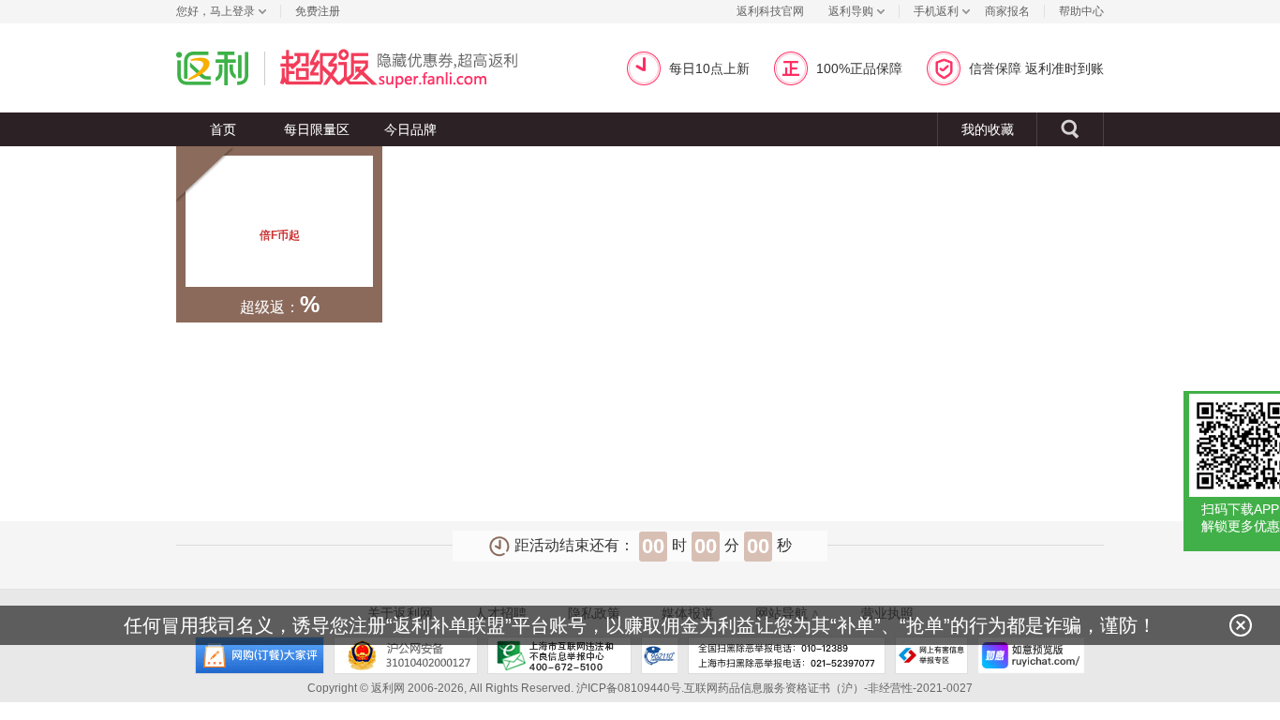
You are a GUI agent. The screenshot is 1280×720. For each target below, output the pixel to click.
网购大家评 (259, 655)
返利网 (212, 67)
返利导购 (850, 11)
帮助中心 (1081, 11)
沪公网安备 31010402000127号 (406, 655)
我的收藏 (987, 129)
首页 (223, 129)
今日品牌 (410, 129)
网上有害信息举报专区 (931, 655)
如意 (1031, 655)
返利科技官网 (770, 11)
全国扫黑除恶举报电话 (787, 655)
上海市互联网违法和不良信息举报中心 (559, 655)
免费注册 (317, 11)
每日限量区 (317, 129)
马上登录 (232, 11)
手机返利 (936, 11)
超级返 (421, 67)
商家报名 (1007, 11)
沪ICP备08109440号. (630, 688)
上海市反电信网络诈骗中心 (659, 655)
